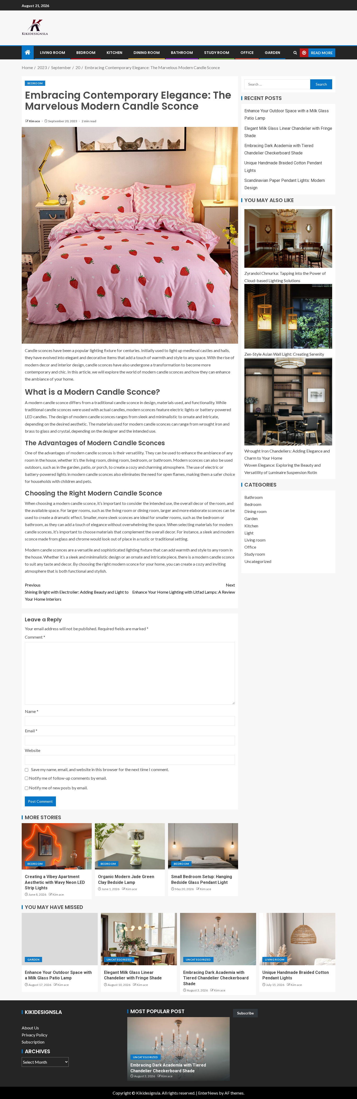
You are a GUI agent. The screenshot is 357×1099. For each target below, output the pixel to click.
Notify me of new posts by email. (58, 787)
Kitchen (114, 52)
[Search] (295, 53)
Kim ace (35, 121)
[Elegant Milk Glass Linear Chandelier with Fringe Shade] (139, 939)
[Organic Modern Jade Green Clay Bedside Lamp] (130, 846)
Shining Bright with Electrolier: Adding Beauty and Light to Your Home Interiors (77, 591)
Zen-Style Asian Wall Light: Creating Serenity (284, 354)
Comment (35, 636)
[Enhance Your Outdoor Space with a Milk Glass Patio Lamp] (60, 939)
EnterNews (208, 1092)
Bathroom (182, 52)
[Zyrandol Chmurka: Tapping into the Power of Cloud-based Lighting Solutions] (288, 238)
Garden (272, 52)
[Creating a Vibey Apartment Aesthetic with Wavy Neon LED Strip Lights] (57, 846)
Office (247, 52)
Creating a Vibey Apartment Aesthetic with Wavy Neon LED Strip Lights (55, 882)
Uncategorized (257, 561)
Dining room (147, 52)
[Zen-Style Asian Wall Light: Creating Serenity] (288, 316)
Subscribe (245, 1013)
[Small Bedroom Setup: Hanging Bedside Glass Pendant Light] (203, 846)
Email (31, 730)
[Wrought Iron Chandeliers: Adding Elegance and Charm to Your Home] (288, 401)
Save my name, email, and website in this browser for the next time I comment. (100, 769)
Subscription (33, 1041)
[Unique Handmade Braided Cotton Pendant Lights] (297, 939)
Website (32, 750)
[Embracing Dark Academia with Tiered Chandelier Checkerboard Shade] (218, 939)
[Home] (28, 52)
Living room (52, 52)
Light (249, 532)
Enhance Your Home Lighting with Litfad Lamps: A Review (183, 588)
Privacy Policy (34, 1034)
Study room (216, 52)
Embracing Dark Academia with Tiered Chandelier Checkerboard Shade (216, 978)
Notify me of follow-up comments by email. (68, 778)
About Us (30, 1027)
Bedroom (85, 52)
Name (31, 711)
